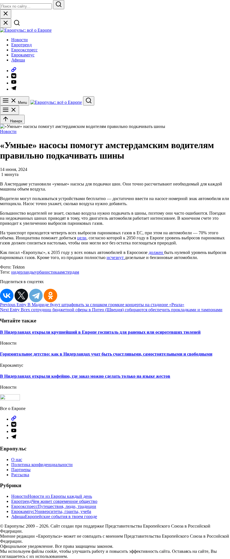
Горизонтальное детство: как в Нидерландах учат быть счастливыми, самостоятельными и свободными (106, 354)
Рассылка (20, 474)
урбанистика (47, 272)
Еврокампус (22, 54)
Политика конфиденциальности (42, 464)
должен (156, 252)
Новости (19, 39)
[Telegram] (36, 295)
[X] (21, 295)
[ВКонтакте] (6, 295)
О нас (16, 459)
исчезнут (116, 257)
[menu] (9, 110)
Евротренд (21, 44)
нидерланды (23, 272)
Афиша (18, 60)
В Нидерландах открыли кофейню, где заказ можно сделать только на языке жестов (85, 376)
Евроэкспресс (24, 49)
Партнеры (21, 469)
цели (81, 237)
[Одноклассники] (50, 295)
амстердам (69, 272)
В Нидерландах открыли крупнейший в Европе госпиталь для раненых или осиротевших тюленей (100, 332)
